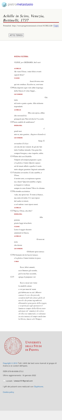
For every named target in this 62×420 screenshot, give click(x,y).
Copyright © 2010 (10, 363)
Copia (56, 26)
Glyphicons (38, 386)
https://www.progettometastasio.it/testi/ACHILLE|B (32, 26)
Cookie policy (8, 392)
